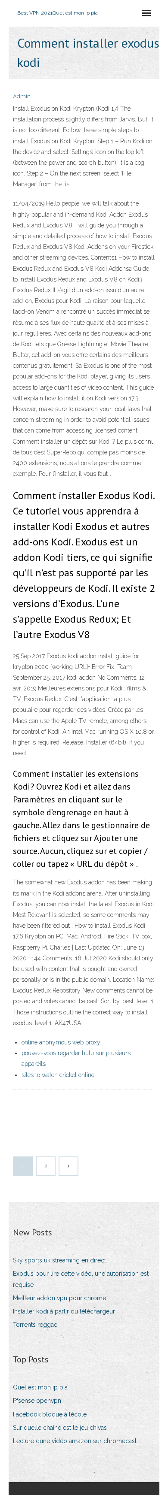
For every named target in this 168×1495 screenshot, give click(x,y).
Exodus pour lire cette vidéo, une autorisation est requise (81, 1279)
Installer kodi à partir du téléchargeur (64, 1311)
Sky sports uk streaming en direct (59, 1260)
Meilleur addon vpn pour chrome (59, 1298)
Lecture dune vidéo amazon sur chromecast (75, 1441)
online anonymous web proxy (61, 1042)
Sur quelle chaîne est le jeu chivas (60, 1427)
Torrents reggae (35, 1324)
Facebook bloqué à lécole (50, 1414)
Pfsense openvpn (37, 1400)
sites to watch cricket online (58, 1074)
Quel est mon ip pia (40, 1387)
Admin (22, 96)
